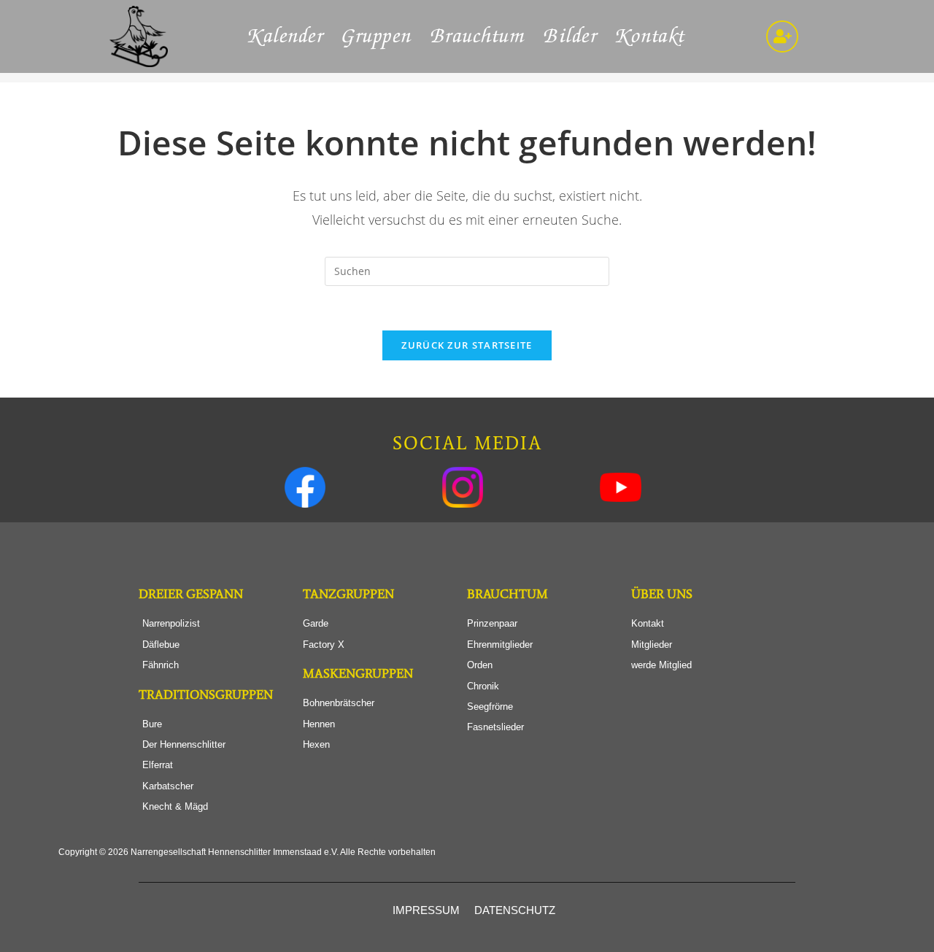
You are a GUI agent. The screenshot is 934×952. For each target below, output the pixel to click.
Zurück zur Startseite (466, 345)
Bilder (571, 36)
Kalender (286, 36)
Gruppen (377, 36)
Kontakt (651, 36)
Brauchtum (478, 36)
